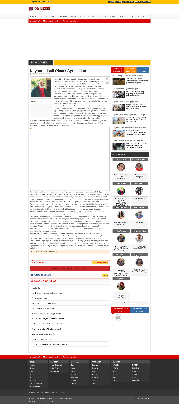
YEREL (134, 377)
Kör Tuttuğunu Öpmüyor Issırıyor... (44, 303)
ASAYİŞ (115, 380)
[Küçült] (107, 78)
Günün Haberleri (56, 365)
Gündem (95, 365)
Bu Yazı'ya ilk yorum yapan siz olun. (69, 268)
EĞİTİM (115, 374)
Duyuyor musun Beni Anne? (42, 339)
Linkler (32, 371)
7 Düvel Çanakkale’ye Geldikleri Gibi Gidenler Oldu (49, 319)
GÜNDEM (116, 365)
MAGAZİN (135, 380)
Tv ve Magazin (76, 377)
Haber (73, 368)
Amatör (73, 380)
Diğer (94, 383)
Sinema (73, 383)
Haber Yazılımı (34, 392)
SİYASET (135, 365)
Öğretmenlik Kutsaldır (40, 298)
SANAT (115, 377)
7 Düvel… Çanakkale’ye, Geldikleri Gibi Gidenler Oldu (50, 344)
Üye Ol (111, 2)
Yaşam (94, 380)
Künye (131, 2)
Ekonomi (95, 368)
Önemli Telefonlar (36, 383)
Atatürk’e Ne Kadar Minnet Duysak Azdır (46, 313)
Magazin (95, 377)
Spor (72, 365)
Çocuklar (74, 374)
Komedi (94, 374)
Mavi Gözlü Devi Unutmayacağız (43, 334)
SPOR (134, 371)
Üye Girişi (118, 2)
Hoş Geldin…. (36, 288)
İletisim (137, 2)
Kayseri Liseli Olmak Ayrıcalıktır (43, 308)
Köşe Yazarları (55, 371)
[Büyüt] (107, 83)
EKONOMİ (135, 368)
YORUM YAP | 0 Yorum (100, 263)
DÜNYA (115, 368)
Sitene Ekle (146, 2)
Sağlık (73, 371)
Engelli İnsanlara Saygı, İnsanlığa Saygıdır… (47, 293)
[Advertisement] (89, 42)
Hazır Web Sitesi (48, 392)
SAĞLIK (115, 371)
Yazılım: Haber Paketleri (142, 398)
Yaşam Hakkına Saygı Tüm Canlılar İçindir (46, 329)
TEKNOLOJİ (135, 374)
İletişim (32, 365)
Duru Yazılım (60, 392)
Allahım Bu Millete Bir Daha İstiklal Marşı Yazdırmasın (51, 324)
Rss (31, 374)
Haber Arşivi (54, 368)
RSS (125, 2)
